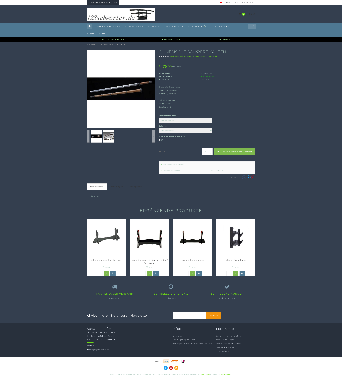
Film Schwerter (174, 26)
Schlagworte (136, 187)
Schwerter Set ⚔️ (197, 26)
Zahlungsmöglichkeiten (184, 340)
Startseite (91, 44)
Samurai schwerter (107, 26)
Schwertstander (134, 26)
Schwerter (154, 26)
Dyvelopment (226, 374)
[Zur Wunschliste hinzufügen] (160, 151)
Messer (91, 33)
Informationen (96, 187)
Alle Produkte (222, 351)
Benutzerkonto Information (228, 336)
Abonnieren (213, 316)
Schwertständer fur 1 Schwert (106, 260)
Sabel (102, 33)
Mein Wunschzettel (225, 347)
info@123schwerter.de (99, 350)
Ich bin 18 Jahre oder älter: (173, 136)
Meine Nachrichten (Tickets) (229, 344)
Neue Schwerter (220, 26)
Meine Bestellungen (225, 340)
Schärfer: (163, 126)
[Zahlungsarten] (157, 361)
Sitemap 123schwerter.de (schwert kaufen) (192, 344)
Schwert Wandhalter (235, 260)
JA (162, 140)
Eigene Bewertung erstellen (205, 56)
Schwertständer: (167, 116)
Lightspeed (205, 374)
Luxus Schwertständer (192, 260)
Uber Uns (177, 336)
